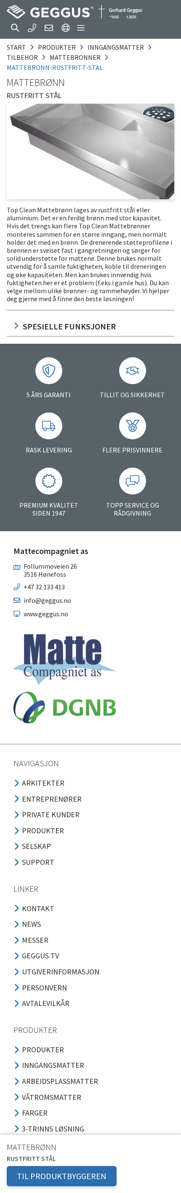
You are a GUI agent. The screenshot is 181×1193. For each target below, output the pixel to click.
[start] (74, 12)
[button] (15, 27)
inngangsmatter (116, 47)
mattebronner (75, 57)
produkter (57, 47)
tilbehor (22, 57)
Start (16, 47)
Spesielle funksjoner (69, 326)
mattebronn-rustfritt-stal (55, 67)
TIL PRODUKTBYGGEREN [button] (61, 1176)
